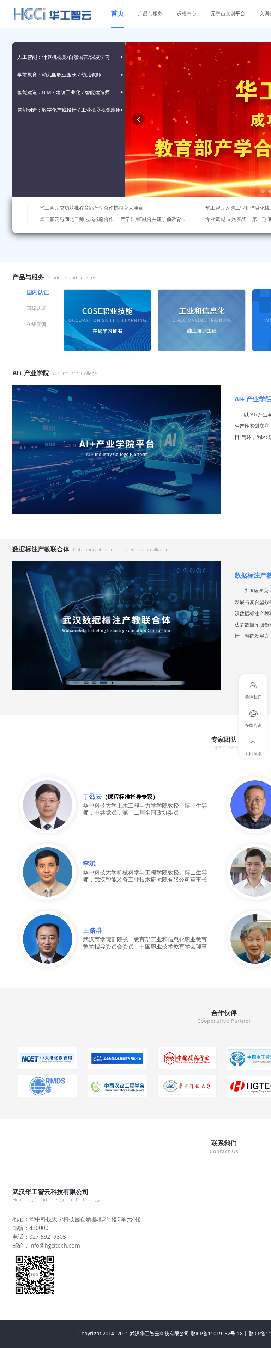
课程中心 (187, 13)
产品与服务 (150, 13)
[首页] (63, 14)
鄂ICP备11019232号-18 (217, 1333)
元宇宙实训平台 (228, 13)
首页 (117, 13)
